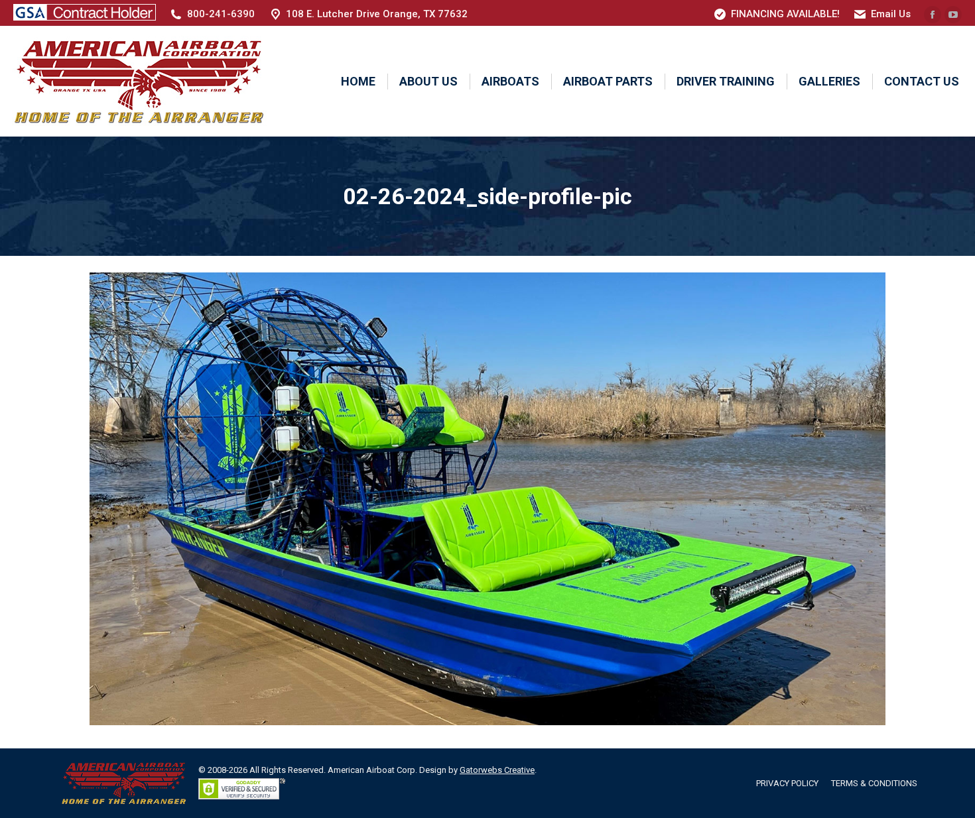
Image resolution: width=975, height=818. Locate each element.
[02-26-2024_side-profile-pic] (487, 498)
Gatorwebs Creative (497, 770)
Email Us (891, 14)
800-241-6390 (221, 14)
